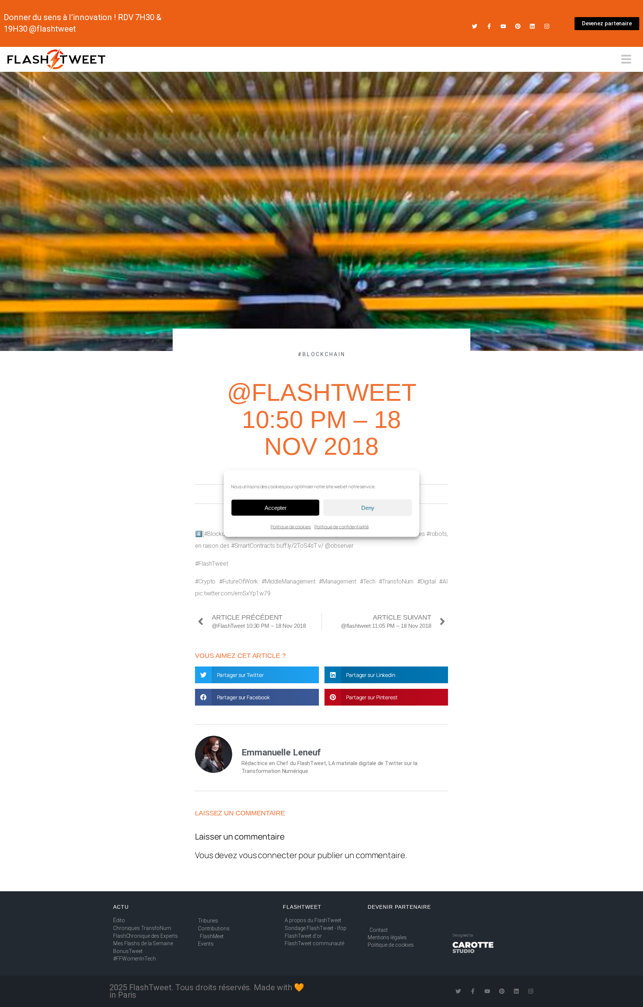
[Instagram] (547, 26)
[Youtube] (503, 26)
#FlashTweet (211, 563)
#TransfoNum (396, 581)
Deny (367, 507)
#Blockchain (321, 354)
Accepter (276, 507)
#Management (337, 581)
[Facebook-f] (489, 26)
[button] (257, 674)
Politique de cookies (291, 527)
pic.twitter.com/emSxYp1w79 (232, 593)
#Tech (368, 581)
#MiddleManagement (289, 581)
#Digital (426, 581)
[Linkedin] (532, 26)
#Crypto (205, 581)
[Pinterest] (518, 26)
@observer (339, 545)
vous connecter (268, 855)
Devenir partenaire (399, 907)
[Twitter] (474, 26)
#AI (443, 581)
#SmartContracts (253, 545)
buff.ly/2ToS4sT (296, 545)
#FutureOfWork (238, 581)
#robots (436, 533)
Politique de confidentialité (341, 527)
